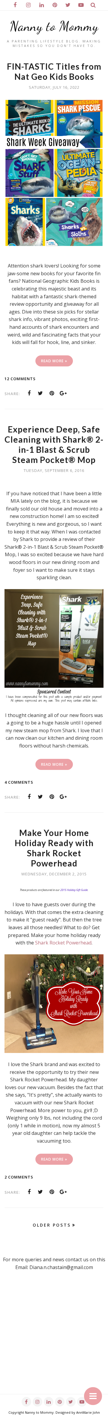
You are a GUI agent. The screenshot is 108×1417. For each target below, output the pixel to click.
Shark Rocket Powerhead (63, 942)
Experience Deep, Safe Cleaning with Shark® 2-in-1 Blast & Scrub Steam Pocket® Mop (54, 444)
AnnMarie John (88, 1412)
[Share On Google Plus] (63, 393)
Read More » (54, 360)
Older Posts (52, 1225)
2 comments (18, 1177)
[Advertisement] (54, 1340)
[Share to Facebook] (29, 393)
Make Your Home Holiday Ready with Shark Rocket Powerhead (54, 848)
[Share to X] (40, 393)
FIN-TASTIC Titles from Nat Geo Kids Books (54, 71)
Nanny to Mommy (54, 26)
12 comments (20, 378)
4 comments (18, 782)
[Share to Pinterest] (52, 393)
